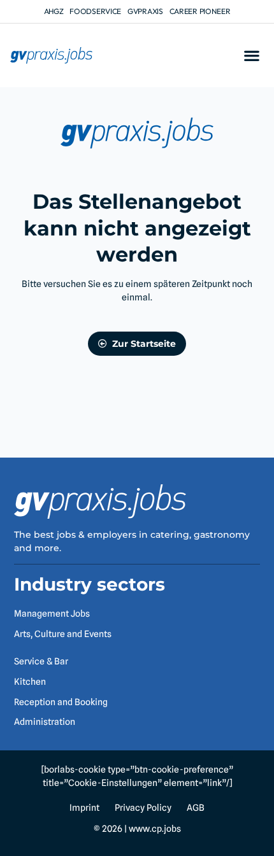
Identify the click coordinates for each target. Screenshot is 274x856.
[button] (251, 55)
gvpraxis (145, 11)
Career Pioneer (200, 11)
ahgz (54, 11)
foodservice (95, 11)
